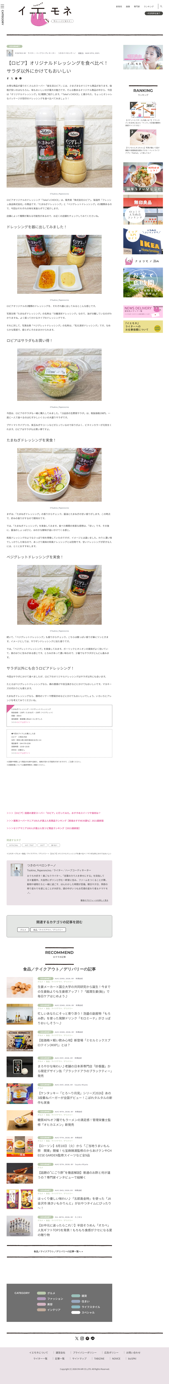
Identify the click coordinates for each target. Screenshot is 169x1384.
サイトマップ (79, 1358)
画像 (128, 6)
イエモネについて (38, 1352)
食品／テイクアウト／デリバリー (48, 929)
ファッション (55, 1298)
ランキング (149, 6)
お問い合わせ (133, 1352)
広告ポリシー (111, 1352)
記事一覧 (60, 1358)
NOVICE (116, 1358)
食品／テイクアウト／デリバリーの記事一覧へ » (58, 1251)
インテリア (53, 1309)
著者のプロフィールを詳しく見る (94, 900)
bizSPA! (132, 1358)
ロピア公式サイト (23, 722)
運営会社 (60, 1352)
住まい (86, 1301)
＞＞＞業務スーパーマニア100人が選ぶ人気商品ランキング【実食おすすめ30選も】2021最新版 (55, 820)
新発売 (119, 6)
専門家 (137, 6)
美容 (50, 1304)
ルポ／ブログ (29, 845)
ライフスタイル (91, 1306)
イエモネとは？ (153, 13)
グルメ (23, 929)
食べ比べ (54, 845)
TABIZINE (99, 1358)
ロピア (42, 845)
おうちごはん (13, 845)
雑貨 (84, 1295)
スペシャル (88, 1312)
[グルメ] (59, 46)
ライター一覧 (40, 1358)
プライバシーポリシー (85, 1352)
